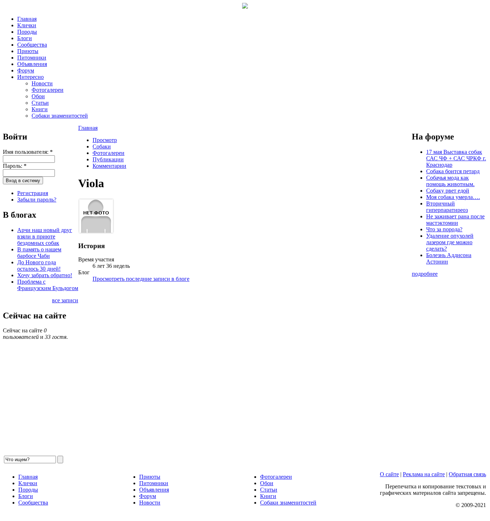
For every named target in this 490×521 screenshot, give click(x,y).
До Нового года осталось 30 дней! (39, 265)
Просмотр (105, 140)
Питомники (31, 58)
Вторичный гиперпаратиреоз (447, 206)
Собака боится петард (453, 171)
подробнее (425, 274)
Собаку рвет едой (447, 191)
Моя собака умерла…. (453, 197)
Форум (25, 70)
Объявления (32, 64)
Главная (27, 19)
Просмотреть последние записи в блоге (141, 279)
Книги (40, 109)
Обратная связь (467, 474)
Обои (38, 96)
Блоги (24, 38)
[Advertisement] (245, 371)
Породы (27, 32)
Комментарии (109, 166)
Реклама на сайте (424, 474)
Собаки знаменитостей (60, 116)
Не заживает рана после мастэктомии (455, 219)
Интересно (30, 77)
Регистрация (32, 193)
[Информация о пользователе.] (96, 232)
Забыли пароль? (36, 199)
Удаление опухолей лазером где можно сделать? (449, 242)
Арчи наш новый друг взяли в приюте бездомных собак (44, 236)
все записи (65, 300)
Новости (42, 83)
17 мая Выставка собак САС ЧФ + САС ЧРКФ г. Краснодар (456, 158)
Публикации (108, 159)
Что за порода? (444, 229)
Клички (26, 25)
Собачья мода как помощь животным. (450, 181)
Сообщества (32, 45)
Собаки (102, 146)
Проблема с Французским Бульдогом (47, 285)
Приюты (27, 51)
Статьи (40, 103)
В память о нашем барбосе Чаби (39, 252)
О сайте (389, 474)
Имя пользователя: (28, 152)
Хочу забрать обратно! (44, 275)
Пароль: (15, 166)
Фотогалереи (47, 90)
